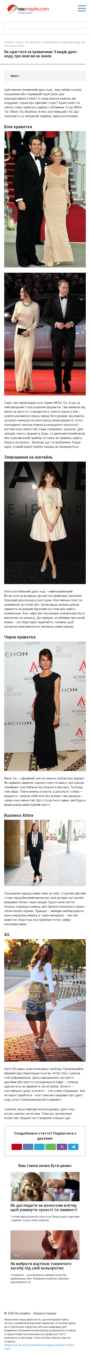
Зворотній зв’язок (16, 1345)
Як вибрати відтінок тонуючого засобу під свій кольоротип (40, 1265)
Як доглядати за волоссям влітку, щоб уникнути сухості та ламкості (43, 1207)
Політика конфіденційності (48, 1345)
